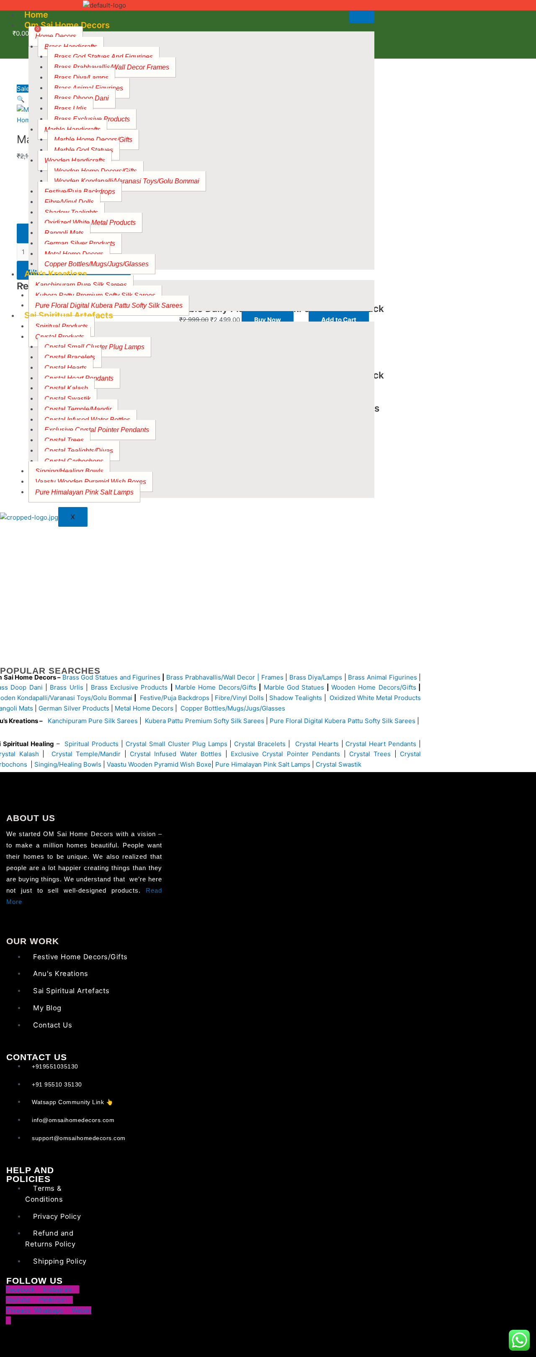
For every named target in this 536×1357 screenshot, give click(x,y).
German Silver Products (79, 243)
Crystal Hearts (65, 367)
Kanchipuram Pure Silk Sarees (81, 284)
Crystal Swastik (339, 764)
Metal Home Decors (143, 708)
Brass (175, 677)
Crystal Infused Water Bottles (176, 754)
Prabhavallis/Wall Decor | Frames (234, 677)
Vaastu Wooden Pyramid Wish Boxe (159, 764)
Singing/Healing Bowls (67, 764)
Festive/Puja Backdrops (174, 698)
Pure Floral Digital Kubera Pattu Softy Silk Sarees (342, 721)
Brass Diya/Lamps (81, 77)
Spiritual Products (61, 326)
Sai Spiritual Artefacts (68, 315)
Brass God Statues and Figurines (111, 677)
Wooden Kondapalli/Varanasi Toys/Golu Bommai (126, 181)
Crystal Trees (370, 754)
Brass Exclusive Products (92, 119)
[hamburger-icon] (361, 16)
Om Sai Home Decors (67, 25)
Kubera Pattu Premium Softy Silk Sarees (204, 721)
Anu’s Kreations (55, 274)
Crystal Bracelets (260, 744)
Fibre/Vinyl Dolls (69, 202)
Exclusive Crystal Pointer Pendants (96, 429)
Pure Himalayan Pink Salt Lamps (84, 492)
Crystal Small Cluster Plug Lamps (176, 744)
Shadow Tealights (295, 698)
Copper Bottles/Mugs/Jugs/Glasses (96, 264)
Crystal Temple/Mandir (77, 409)
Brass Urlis (66, 687)
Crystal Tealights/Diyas (78, 450)
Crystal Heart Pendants (380, 744)
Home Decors (55, 36)
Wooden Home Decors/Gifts (373, 687)
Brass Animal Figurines (382, 677)
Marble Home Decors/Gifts (215, 687)
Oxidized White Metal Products (375, 698)
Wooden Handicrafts (74, 160)
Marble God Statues (294, 687)
